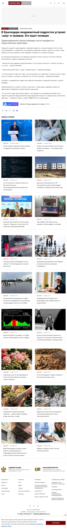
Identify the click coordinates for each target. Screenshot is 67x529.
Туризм (20, 488)
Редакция (54, 486)
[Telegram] (13, 110)
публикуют (45, 57)
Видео (20, 485)
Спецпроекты (38, 491)
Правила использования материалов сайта (57, 494)
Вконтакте (50, 3)
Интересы (21, 494)
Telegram (58, 3)
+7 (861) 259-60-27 (24, 514)
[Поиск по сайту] (64, 3)
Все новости (4, 479)
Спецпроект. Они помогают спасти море (58, 483)
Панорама (38, 479)
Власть (3, 485)
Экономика (4, 488)
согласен (55, 523)
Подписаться (12, 104)
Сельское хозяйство (24, 491)
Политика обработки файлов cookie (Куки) (58, 498)
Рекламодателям (56, 489)
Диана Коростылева (26, 28)
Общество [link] (5, 143)
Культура (21, 479)
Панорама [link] (39, 143)
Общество (4, 28)
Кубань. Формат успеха (41, 496)
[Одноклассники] (9, 110)
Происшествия (5, 491)
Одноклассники (54, 3)
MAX (48, 104)
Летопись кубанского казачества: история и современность (41, 487)
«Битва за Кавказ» (40, 482)
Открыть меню (3, 3)
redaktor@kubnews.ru (41, 514)
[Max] (17, 110)
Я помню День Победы (58, 479)
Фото (19, 482)
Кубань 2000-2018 (40, 494)
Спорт (3, 494)
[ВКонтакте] (6, 110)
